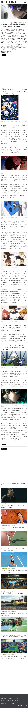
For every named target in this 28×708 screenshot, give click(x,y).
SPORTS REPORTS (10, 696)
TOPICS (16, 696)
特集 (2, 696)
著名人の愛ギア (4, 698)
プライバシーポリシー (9, 700)
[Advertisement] (14, 71)
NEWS (20, 696)
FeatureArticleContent (5, 503)
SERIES (7, 52)
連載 (4, 696)
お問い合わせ (17, 700)
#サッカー (3, 448)
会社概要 (2, 700)
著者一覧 (16, 698)
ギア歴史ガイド (11, 698)
